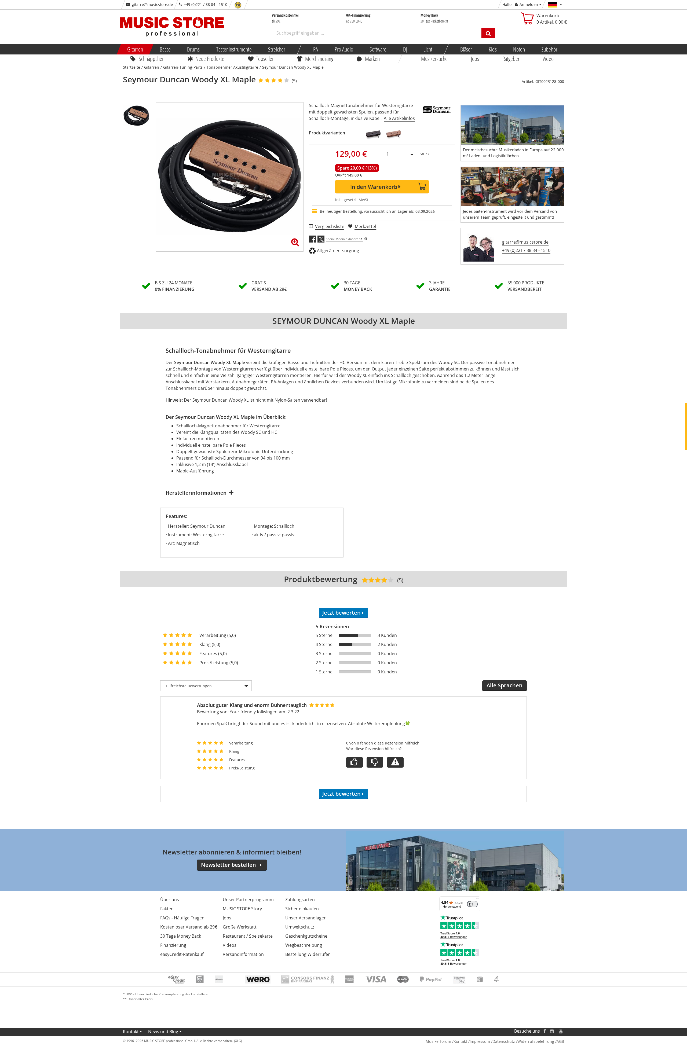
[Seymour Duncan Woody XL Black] (373, 134)
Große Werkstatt (240, 927)
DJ (405, 49)
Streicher (276, 49)
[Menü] (477, 899)
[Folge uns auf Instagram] (552, 1031)
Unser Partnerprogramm (248, 899)
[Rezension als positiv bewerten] (354, 762)
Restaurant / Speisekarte (248, 936)
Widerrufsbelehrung (535, 1041)
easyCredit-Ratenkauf (181, 954)
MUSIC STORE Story (242, 909)
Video (548, 58)
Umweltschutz (299, 927)
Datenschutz (503, 1041)
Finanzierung (173, 945)
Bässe (164, 49)
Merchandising (319, 58)
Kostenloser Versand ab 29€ (188, 927)
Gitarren (135, 49)
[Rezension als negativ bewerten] (375, 762)
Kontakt (131, 1031)
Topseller (265, 58)
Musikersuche (434, 58)
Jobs (475, 58)
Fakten (167, 909)
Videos (229, 945)
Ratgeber (511, 58)
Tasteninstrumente (233, 49)
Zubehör (549, 49)
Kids (492, 49)
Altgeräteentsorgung (338, 251)
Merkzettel (365, 226)
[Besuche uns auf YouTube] (561, 1031)
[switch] (472, 904)
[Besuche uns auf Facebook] (545, 1031)
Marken (372, 58)
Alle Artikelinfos (399, 118)
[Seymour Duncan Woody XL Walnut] (393, 134)
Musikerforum (438, 1041)
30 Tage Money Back (180, 936)
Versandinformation (243, 954)
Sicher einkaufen (302, 909)
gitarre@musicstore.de (152, 4)
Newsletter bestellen (228, 864)
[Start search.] (488, 33)
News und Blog (163, 1031)
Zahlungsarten (300, 899)
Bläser (466, 49)
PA (315, 49)
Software (378, 49)
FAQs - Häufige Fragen (182, 918)
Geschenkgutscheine (306, 936)
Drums (193, 49)
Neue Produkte (210, 58)
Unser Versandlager (305, 918)
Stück (424, 153)
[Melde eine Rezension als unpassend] (395, 762)
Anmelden (529, 4)
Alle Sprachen (504, 685)
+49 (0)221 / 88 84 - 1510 (526, 250)
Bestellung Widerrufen (308, 954)
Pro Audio (343, 49)
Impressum (480, 1041)
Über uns (169, 899)
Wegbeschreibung (303, 945)
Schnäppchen (152, 58)
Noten (519, 49)
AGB (560, 1041)
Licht (427, 49)
